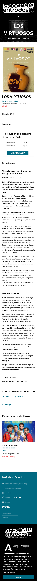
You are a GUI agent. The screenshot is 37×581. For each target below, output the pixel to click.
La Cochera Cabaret (12, 101)
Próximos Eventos (6, 513)
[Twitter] (14, 497)
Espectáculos (15, 38)
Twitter (7, 397)
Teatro (4, 101)
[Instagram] (17, 497)
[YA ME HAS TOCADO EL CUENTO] (18, 431)
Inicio (9, 38)
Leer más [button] (12, 572)
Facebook (20, 397)
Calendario (5, 517)
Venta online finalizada (18, 153)
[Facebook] (11, 497)
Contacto (7, 502)
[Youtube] (20, 497)
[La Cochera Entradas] (18, 7)
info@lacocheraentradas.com (13, 488)
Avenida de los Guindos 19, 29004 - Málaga (16, 484)
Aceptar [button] (18, 577)
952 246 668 (8, 493)
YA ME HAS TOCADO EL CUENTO (11, 445)
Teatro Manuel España (8, 448)
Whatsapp (8, 404)
